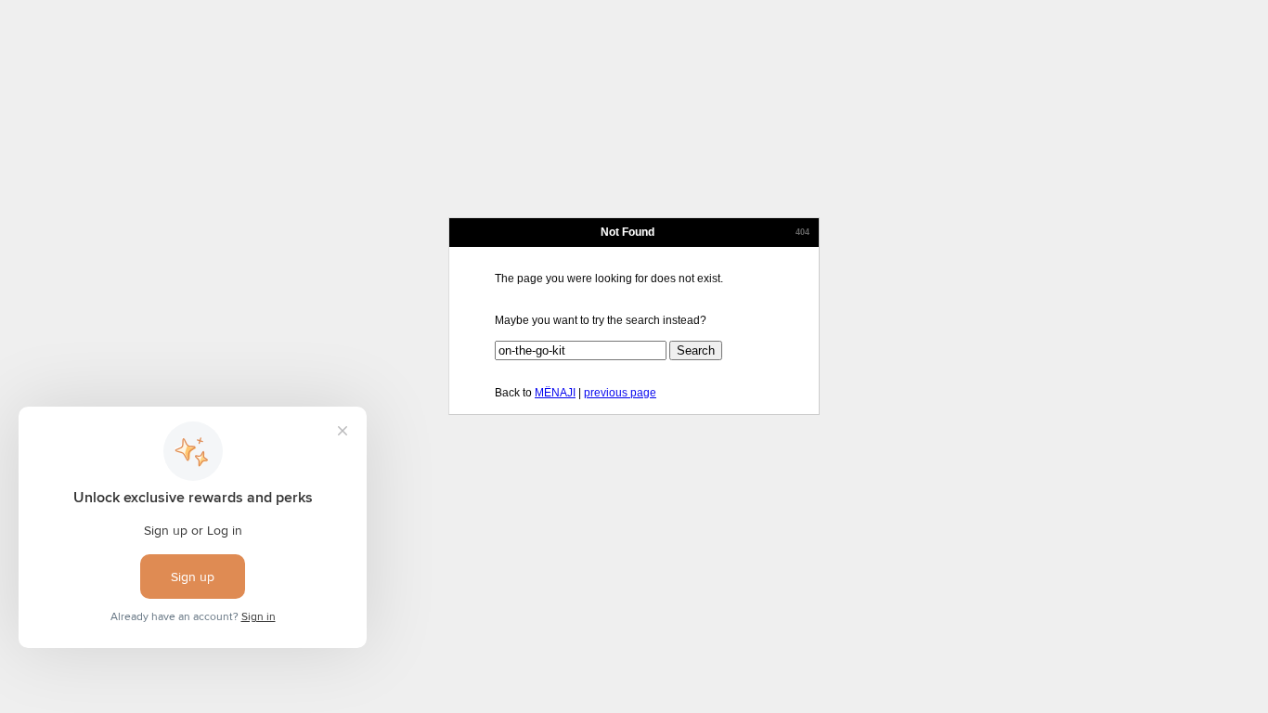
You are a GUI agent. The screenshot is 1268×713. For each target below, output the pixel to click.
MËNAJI (555, 392)
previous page (620, 392)
